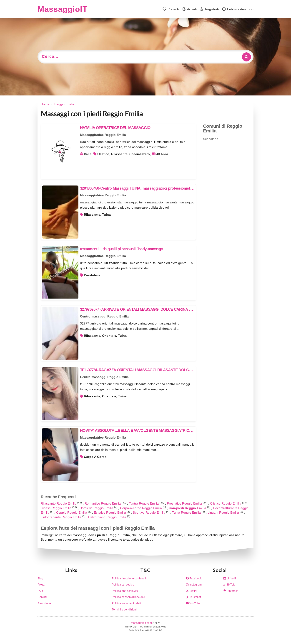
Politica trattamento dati (126, 603)
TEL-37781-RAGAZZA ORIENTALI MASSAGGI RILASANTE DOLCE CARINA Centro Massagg (157, 370)
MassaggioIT (63, 9)
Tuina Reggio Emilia (187, 512)
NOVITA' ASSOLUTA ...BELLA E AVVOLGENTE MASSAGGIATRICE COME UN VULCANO (154, 430)
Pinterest (232, 591)
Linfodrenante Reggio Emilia (61, 517)
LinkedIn (231, 578)
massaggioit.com (142, 623)
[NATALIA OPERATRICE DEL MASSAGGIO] (60, 151)
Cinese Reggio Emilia (56, 508)
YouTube (195, 603)
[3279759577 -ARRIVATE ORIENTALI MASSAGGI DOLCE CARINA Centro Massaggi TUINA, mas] (60, 333)
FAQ (40, 591)
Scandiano (210, 139)
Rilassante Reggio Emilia (59, 503)
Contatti (42, 597)
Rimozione (44, 603)
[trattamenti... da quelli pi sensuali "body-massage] (60, 272)
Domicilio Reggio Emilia (97, 508)
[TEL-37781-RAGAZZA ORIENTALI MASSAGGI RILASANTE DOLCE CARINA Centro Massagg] (60, 393)
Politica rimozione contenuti (129, 578)
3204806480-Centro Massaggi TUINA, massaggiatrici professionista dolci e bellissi (148, 188)
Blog (40, 578)
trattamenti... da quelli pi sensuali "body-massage (121, 249)
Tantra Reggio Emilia (144, 503)
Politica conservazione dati (128, 597)
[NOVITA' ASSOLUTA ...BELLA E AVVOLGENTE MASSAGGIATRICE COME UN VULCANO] (60, 454)
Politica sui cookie (123, 584)
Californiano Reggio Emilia (107, 517)
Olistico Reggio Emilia (226, 503)
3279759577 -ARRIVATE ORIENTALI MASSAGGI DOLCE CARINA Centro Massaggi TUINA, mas (159, 309)
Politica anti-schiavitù (125, 591)
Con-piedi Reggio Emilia (188, 508)
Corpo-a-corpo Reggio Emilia (141, 508)
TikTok (230, 584)
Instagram (195, 584)
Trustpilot (195, 597)
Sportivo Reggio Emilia (149, 512)
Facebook (195, 578)
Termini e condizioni (124, 609)
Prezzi (41, 584)
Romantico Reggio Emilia (103, 503)
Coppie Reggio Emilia (72, 512)
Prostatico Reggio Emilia (185, 503)
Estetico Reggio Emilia (110, 512)
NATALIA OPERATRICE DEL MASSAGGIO (115, 128)
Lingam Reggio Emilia (224, 512)
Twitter (193, 591)
